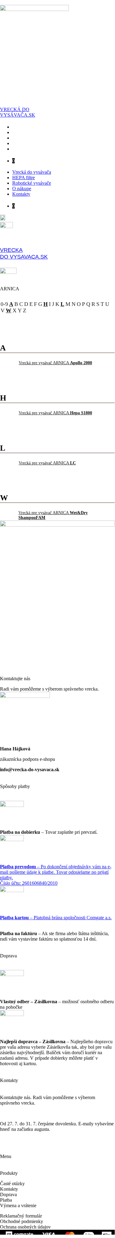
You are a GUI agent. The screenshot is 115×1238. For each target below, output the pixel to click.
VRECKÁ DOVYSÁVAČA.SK (17, 112)
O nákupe (26, 143)
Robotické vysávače (36, 137)
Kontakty (26, 148)
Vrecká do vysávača (36, 126)
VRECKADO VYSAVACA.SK (24, 253)
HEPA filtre (28, 132)
